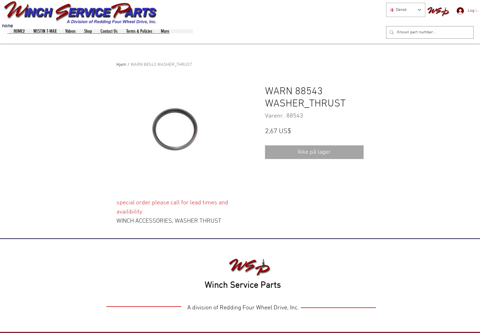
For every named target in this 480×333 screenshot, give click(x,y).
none (7, 26)
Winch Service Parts (243, 285)
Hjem (121, 65)
